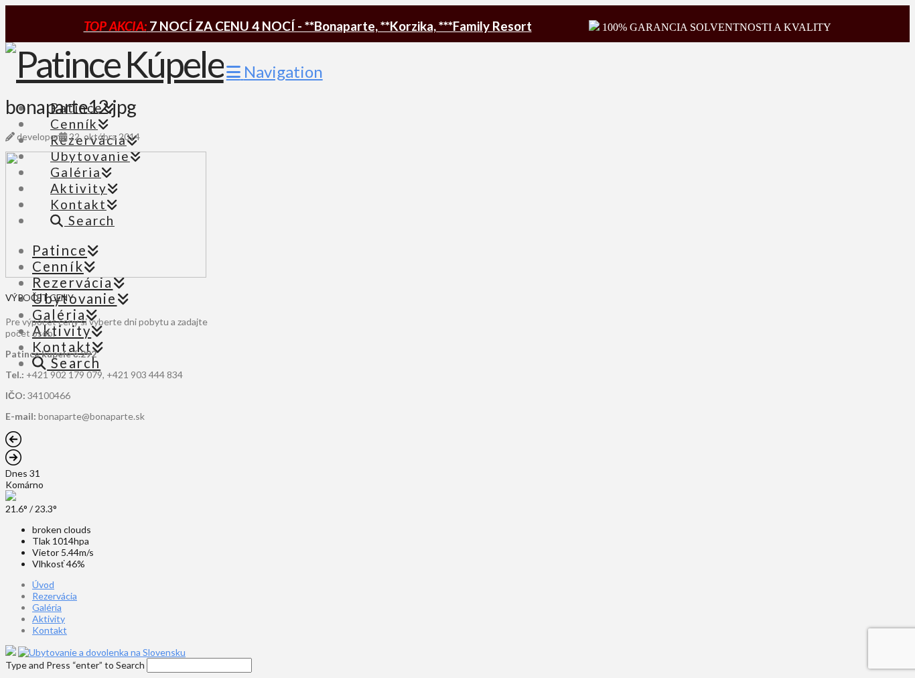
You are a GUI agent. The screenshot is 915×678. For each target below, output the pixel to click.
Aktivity (48, 618)
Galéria (47, 607)
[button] (274, 71)
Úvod (43, 584)
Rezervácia (54, 596)
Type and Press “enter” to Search (75, 665)
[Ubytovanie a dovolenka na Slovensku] (102, 652)
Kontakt (49, 630)
